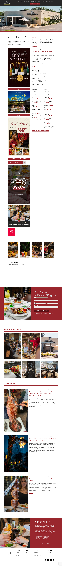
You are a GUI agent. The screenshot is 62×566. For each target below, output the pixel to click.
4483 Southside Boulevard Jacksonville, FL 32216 (19, 41)
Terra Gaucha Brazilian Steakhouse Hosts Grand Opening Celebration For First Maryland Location (41, 393)
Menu (26, 552)
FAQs (48, 553)
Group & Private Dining (38, 555)
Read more (31, 409)
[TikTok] (51, 560)
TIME (47, 302)
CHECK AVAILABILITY (41, 310)
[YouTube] (53, 560)
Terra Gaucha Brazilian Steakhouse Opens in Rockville (42, 479)
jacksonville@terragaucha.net (15, 44)
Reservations (36, 552)
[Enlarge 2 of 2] (41, 242)
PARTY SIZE (36, 305)
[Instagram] (45, 560)
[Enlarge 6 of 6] (57, 361)
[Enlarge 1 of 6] (19, 334)
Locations (27, 553)
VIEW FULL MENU (40, 130)
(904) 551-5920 (12, 43)
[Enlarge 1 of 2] (29, 242)
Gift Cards (35, 553)
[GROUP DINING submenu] (35, 1)
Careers (17, 557)
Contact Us (49, 552)
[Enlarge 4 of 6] (19, 361)
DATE (35, 302)
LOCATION (36, 299)
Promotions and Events (37, 557)
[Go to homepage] (7, 2)
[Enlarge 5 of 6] (38, 361)
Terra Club (17, 553)
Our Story (17, 552)
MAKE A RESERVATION (35, 3)
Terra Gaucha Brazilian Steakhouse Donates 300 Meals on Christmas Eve (42, 439)
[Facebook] (48, 560)
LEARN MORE (45, 543)
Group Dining (50, 313)
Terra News (17, 555)
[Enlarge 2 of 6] (38, 334)
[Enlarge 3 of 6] (57, 334)
